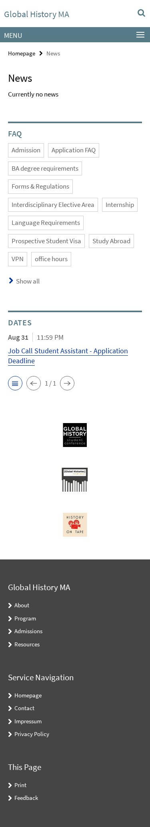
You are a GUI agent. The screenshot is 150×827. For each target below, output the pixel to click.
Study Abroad (111, 240)
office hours (51, 258)
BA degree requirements (45, 168)
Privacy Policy (31, 734)
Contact (24, 708)
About (21, 605)
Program (25, 618)
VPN (18, 258)
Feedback (26, 797)
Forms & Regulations (40, 186)
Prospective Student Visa (46, 240)
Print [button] (20, 785)
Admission (26, 150)
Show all (28, 281)
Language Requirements (46, 222)
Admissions (28, 631)
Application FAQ (74, 150)
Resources (27, 644)
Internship (120, 204)
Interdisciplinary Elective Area (53, 204)
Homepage (21, 53)
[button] (15, 383)
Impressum (28, 721)
